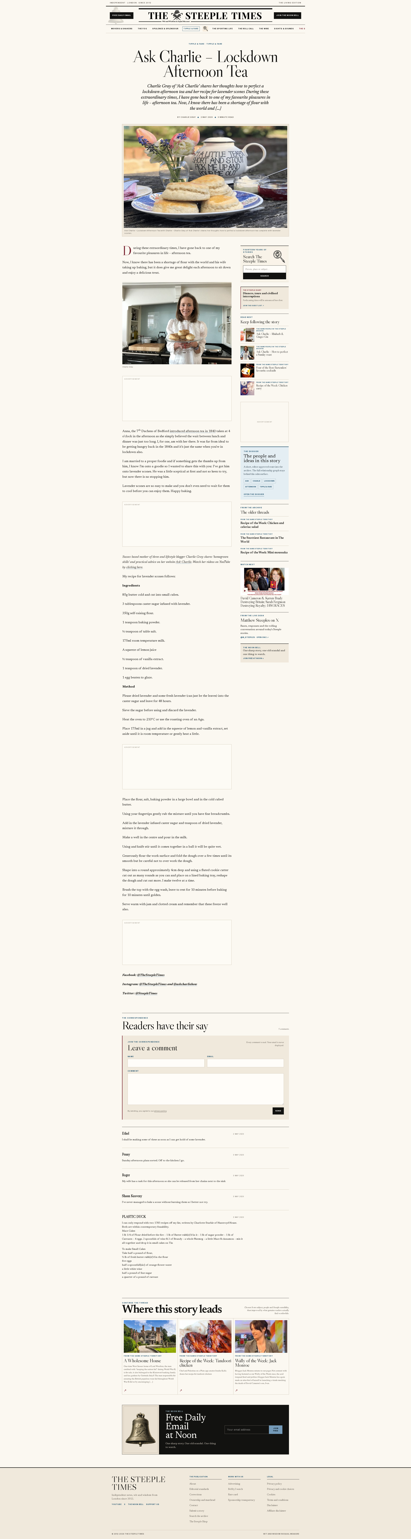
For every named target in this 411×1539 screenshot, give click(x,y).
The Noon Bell (136, 1504)
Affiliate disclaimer (276, 1511)
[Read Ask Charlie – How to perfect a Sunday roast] (247, 353)
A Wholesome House (142, 1361)
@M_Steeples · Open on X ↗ (254, 637)
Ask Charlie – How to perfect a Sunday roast (272, 353)
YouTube (117, 1504)
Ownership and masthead (202, 1500)
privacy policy (160, 1111)
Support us (152, 1504)
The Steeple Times (139, 1483)
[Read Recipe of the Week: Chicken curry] (247, 388)
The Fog (142, 29)
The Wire (264, 29)
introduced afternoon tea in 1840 (193, 431)
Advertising (234, 1484)
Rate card (233, 1495)
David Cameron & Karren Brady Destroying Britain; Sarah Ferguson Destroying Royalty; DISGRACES (262, 602)
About (192, 1484)
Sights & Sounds (284, 29)
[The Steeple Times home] (205, 15)
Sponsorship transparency (241, 1500)
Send (278, 1111)
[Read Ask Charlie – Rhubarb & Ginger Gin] (247, 335)
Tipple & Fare (191, 29)
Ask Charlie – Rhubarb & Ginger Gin (270, 335)
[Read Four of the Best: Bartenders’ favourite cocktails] (247, 370)
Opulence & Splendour (165, 29)
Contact (193, 1505)
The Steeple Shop (198, 1522)
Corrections (195, 1495)
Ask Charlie (183, 562)
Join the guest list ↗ (253, 305)
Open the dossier (254, 494)
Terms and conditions (277, 1500)
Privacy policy (274, 1484)
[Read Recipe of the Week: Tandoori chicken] (205, 1336)
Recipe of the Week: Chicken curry (271, 387)
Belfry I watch (235, 1489)
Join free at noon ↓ (253, 658)
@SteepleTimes (146, 993)
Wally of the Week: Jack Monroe (256, 1363)
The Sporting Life (222, 29)
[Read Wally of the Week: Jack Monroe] (261, 1336)
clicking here (134, 567)
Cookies (271, 1495)
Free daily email (121, 15)
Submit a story (196, 1511)
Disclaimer (272, 1505)
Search (264, 276)
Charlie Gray (188, 117)
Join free (275, 1429)
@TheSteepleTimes (151, 975)
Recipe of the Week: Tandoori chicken (205, 1363)
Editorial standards (199, 1489)
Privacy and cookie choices (280, 1489)
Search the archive (198, 1516)
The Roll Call (246, 29)
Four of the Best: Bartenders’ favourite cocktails (271, 369)
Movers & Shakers (122, 29)
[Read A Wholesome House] (150, 1336)
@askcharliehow (185, 984)
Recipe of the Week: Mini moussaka (264, 552)
